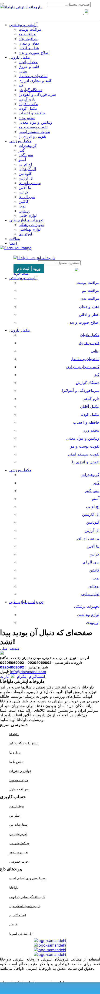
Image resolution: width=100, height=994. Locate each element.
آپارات (5, 676)
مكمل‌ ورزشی (20, 141)
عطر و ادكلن (29, 48)
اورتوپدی (25, 234)
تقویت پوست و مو (33, 127)
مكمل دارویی (19, 57)
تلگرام (22, 676)
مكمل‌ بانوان (28, 62)
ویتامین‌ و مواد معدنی (35, 122)
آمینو (22, 159)
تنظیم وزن (27, 117)
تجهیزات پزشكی (31, 224)
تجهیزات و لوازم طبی (26, 220)
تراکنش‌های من (19, 843)
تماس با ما (16, 762)
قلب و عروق (29, 66)
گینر (22, 150)
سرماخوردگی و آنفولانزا (37, 94)
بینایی (23, 71)
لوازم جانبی (28, 215)
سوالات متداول (19, 789)
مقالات (14, 238)
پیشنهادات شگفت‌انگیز (23, 743)
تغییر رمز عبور (18, 852)
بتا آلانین (25, 187)
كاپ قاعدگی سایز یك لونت (27, 897)
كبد (21, 85)
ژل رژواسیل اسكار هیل (24, 906)
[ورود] (58, 14)
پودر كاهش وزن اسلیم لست (28, 878)
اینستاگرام (37, 676)
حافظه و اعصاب (32, 113)
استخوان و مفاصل (33, 75)
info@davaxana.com (28, 671)
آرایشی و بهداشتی (23, 24)
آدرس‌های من (18, 834)
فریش (13, 924)
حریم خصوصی (18, 780)
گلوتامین (25, 173)
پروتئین (24, 210)
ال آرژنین (26, 178)
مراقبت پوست (30, 29)
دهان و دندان (29, 43)
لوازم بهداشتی (30, 229)
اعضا (13, 243)
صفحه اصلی (9, 648)
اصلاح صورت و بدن (34, 52)
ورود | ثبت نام (28, 268)
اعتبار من (15, 815)
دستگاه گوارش (30, 89)
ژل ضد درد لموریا (20, 933)
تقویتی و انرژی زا (32, 136)
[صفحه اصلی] (41, 14)
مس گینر (26, 155)
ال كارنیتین (27, 168)
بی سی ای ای (30, 182)
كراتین (23, 192)
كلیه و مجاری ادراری (35, 80)
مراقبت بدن (28, 38)
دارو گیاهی (27, 99)
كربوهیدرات (28, 145)
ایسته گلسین (17, 915)
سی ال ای (27, 196)
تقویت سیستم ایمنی (34, 131)
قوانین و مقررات (20, 771)
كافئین (24, 201)
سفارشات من (18, 824)
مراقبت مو (27, 34)
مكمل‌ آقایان (28, 103)
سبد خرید (20, 273)
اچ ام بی (25, 164)
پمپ (22, 206)
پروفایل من (16, 806)
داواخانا (14, 734)
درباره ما (15, 752)
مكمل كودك (28, 108)
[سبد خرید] (50, 14)
